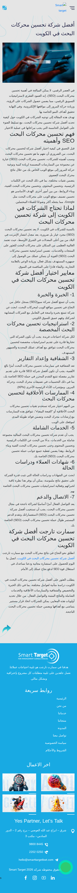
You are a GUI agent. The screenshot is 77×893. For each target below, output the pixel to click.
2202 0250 (36, 851)
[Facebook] (26, 878)
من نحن (61, 705)
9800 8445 (36, 844)
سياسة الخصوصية (55, 742)
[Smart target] (56, 7)
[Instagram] (35, 878)
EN (4, 8)
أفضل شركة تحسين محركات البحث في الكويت (46, 558)
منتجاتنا (62, 720)
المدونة (62, 728)
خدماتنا (62, 713)
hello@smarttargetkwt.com (36, 859)
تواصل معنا (59, 735)
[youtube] (44, 878)
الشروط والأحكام (56, 750)
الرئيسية (61, 698)
